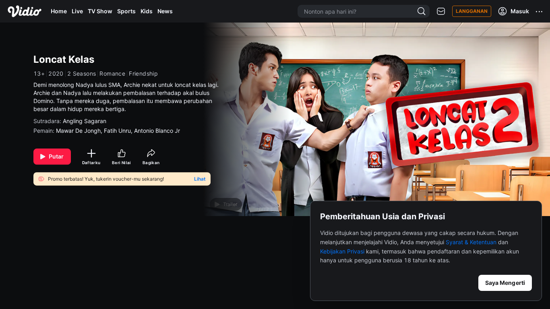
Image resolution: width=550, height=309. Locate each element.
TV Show (100, 11)
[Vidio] (24, 11)
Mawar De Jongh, (80, 130)
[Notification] (441, 11)
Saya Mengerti (505, 282)
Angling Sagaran (84, 120)
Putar (56, 156)
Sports (126, 11)
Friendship (143, 73)
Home (59, 11)
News (165, 11)
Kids (147, 11)
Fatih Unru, (119, 130)
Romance (112, 73)
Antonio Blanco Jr (157, 130)
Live (77, 11)
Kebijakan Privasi (342, 251)
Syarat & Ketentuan (471, 242)
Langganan (472, 11)
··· (540, 11)
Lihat (200, 179)
